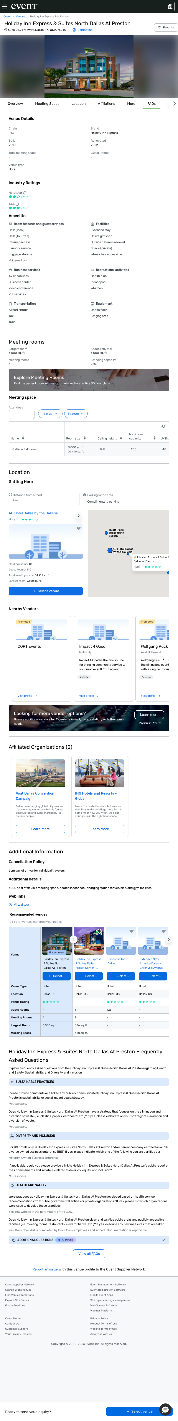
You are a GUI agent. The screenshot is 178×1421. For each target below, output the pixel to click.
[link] (42, 630)
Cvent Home (13, 1318)
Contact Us (12, 1323)
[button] (89, 66)
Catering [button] (146, 677)
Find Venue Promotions (19, 1294)
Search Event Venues (18, 1289)
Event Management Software (108, 1284)
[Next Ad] (78, 515)
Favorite (168, 27)
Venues (20, 16)
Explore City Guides (17, 1300)
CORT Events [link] (29, 646)
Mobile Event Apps (101, 1294)
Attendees (16, 407)
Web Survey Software (103, 1305)
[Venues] (170, 6)
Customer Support (16, 1328)
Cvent (7, 16)
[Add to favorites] (78, 528)
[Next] (173, 103)
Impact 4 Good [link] (92, 646)
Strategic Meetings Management (110, 1300)
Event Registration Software (107, 1289)
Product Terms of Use (103, 1323)
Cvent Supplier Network (19, 1284)
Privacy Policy (99, 1318)
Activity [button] (84, 677)
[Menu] (5, 6)
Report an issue (45, 1269)
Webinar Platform (101, 1310)
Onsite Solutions (15, 1305)
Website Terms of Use (103, 1328)
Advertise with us (101, 1334)
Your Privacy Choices (18, 1334)
